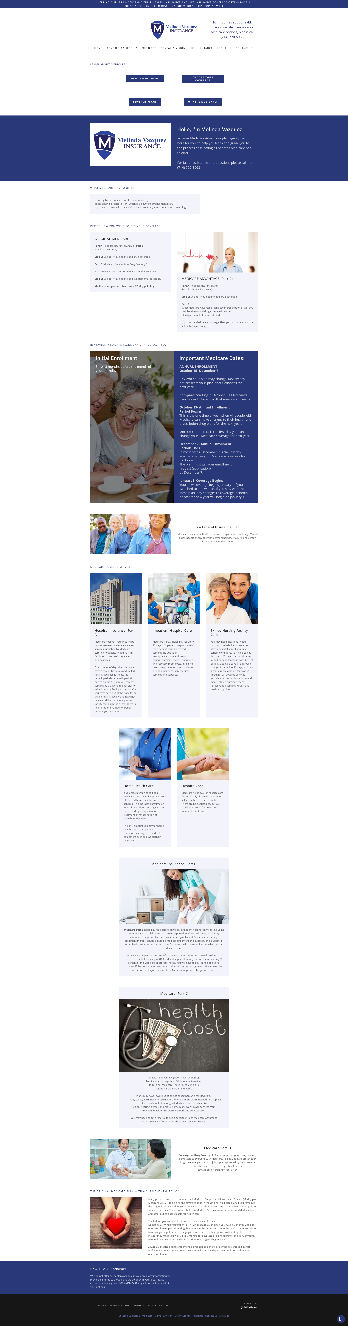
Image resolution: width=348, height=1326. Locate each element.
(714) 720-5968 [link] (232, 37)
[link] (173, 29)
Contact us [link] (245, 48)
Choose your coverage (203, 79)
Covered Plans (145, 101)
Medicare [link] (149, 48)
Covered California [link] (122, 48)
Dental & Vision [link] (173, 48)
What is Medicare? (203, 101)
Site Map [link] (224, 1315)
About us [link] (224, 48)
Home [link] (98, 48)
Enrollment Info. (145, 78)
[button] (341, 1319)
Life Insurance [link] (201, 48)
